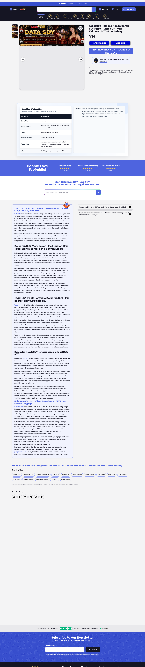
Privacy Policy (68, 654)
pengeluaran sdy (20, 452)
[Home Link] (22, 9)
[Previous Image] (22, 59)
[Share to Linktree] (25, 497)
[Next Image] (80, 59)
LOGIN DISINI (120, 43)
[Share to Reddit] (36, 497)
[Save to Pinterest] (30, 497)
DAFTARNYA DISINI (99, 43)
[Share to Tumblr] (41, 497)
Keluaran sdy (18, 407)
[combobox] (64, 9)
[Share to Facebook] (19, 497)
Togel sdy (17, 305)
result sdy (25, 358)
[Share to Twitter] (14, 497)
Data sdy (17, 214)
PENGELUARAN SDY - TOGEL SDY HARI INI (111, 51)
